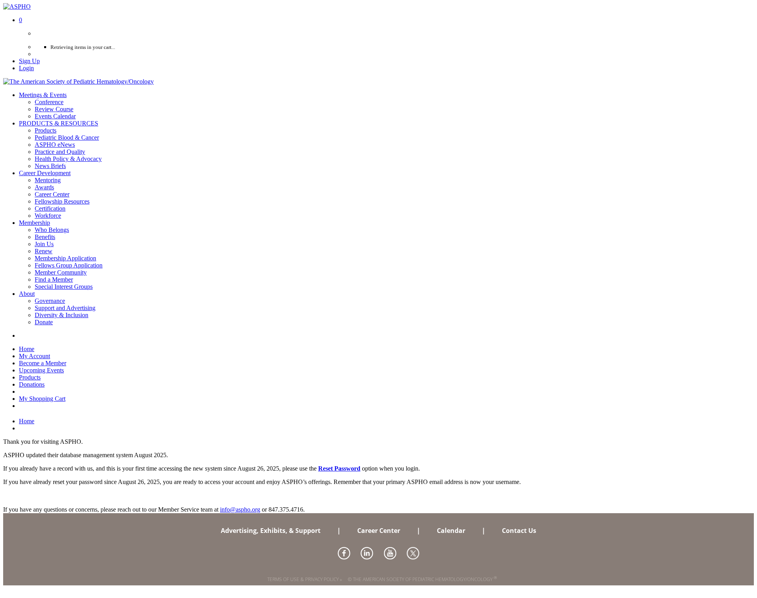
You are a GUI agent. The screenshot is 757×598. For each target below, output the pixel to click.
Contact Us (519, 530)
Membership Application (65, 258)
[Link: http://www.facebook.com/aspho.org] (344, 553)
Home (26, 421)
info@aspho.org (240, 509)
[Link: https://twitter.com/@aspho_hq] (413, 553)
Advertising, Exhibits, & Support (271, 530)
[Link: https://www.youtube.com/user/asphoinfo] (390, 553)
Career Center (378, 530)
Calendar (451, 530)
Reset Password (339, 468)
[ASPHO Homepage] (78, 81)
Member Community (61, 272)
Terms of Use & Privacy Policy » (304, 579)
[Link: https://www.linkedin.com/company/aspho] (367, 553)
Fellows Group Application (69, 265)
